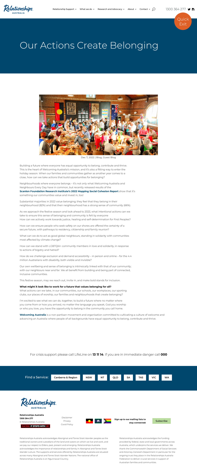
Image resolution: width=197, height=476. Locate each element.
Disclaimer (67, 417)
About (131, 9)
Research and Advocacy (110, 9)
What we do (86, 9)
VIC (154, 377)
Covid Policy (67, 424)
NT (102, 377)
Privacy (67, 421)
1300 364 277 (176, 9)
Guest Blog (109, 157)
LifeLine (81, 354)
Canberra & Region (65, 377)
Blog (99, 157)
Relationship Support (63, 9)
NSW (89, 377)
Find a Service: (36, 377)
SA (128, 377)
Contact (144, 9)
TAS (141, 377)
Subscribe (162, 420)
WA (167, 377)
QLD (115, 377)
